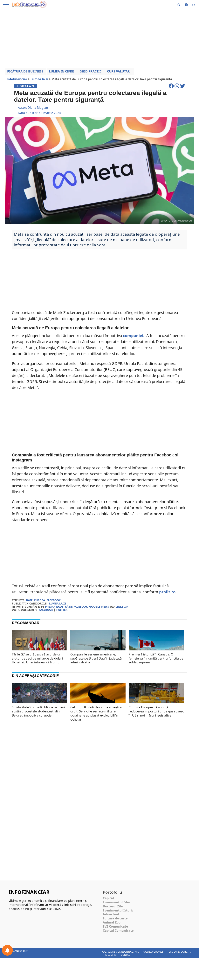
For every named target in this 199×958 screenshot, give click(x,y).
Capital (108, 898)
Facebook (46, 609)
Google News (99, 606)
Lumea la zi (57, 603)
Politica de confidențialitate (120, 951)
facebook (53, 600)
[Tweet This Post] (182, 87)
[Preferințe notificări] (7, 950)
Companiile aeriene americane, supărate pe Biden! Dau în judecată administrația (96, 658)
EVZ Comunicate (115, 926)
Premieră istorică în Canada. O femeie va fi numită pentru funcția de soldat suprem (156, 658)
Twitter (61, 609)
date (29, 600)
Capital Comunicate (118, 930)
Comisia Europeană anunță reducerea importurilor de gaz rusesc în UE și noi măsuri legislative (156, 711)
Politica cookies (153, 951)
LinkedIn (121, 606)
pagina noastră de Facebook (66, 606)
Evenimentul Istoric (118, 910)
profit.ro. (168, 591)
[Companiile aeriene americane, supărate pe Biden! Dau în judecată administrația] (98, 648)
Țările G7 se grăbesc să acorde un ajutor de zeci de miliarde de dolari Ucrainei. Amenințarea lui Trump (37, 658)
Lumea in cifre (61, 71)
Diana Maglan (38, 107)
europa (39, 600)
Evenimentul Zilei (116, 902)
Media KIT (111, 954)
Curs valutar (118, 71)
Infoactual (111, 914)
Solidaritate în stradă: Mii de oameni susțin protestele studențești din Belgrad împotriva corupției (38, 711)
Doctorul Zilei (113, 906)
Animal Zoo (111, 922)
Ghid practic (90, 71)
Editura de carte (115, 918)
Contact (126, 954)
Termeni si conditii (179, 951)
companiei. (134, 335)
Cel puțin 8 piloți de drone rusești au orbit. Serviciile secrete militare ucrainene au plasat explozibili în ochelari (97, 713)
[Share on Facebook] (172, 87)
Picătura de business (25, 71)
